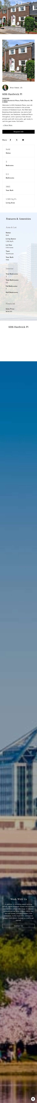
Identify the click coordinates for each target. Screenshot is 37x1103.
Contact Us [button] (18, 926)
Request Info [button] (18, 132)
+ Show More (7, 125)
